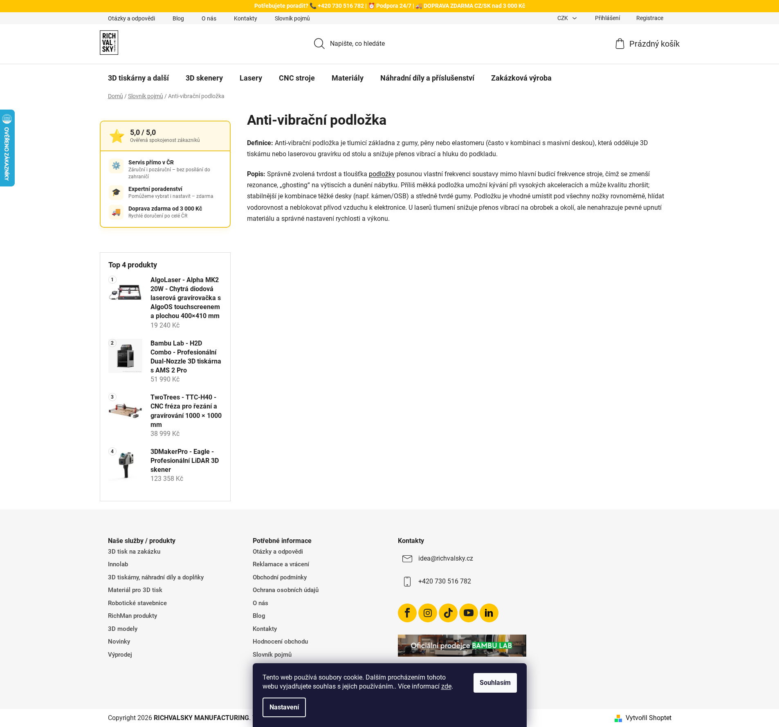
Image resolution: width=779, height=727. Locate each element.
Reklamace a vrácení (281, 564)
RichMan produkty (132, 615)
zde (446, 686)
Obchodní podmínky (280, 577)
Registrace (649, 18)
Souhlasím (495, 683)
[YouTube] (468, 613)
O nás (209, 18)
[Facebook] (407, 613)
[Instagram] (427, 613)
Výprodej (120, 654)
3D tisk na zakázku (134, 551)
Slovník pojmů (292, 18)
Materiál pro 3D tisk (135, 590)
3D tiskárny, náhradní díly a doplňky (156, 577)
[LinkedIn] (489, 613)
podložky (382, 174)
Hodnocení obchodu (280, 641)
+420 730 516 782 (444, 581)
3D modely (122, 629)
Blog (178, 18)
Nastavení (284, 707)
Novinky (119, 641)
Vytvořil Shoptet (648, 718)
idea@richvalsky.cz (445, 558)
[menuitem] (138, 78)
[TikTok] (448, 613)
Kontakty (245, 18)
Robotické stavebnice (137, 603)
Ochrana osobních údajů (286, 590)
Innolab (118, 564)
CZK (563, 18)
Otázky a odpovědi (131, 18)
